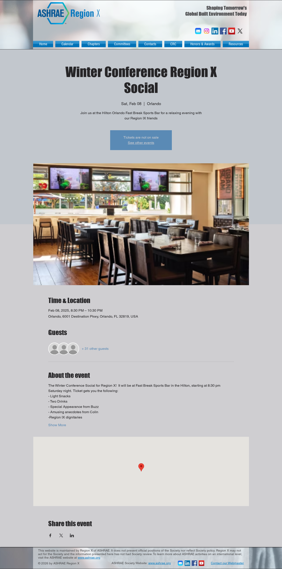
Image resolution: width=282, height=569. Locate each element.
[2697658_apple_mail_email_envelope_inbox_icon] (198, 31)
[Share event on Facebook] (50, 535)
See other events (141, 143)
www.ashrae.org (89, 557)
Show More (57, 425)
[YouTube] (231, 31)
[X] (240, 31)
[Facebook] (223, 31)
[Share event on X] (61, 535)
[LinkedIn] (215, 31)
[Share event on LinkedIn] (72, 535)
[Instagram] (206, 31)
